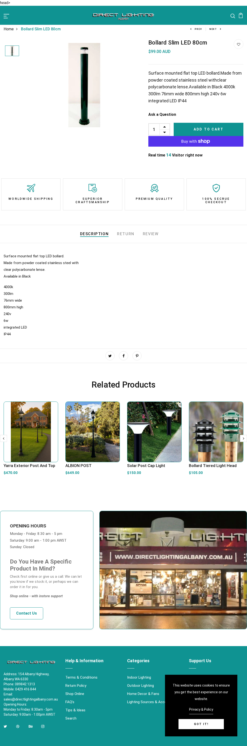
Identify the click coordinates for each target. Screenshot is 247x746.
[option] (12, 51)
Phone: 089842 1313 (19, 684)
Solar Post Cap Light (146, 465)
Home (9, 29)
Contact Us (26, 613)
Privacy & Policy (201, 709)
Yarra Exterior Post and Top (29, 465)
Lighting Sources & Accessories (152, 702)
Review (151, 234)
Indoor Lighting (139, 677)
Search (70, 718)
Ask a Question (162, 114)
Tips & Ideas (75, 710)
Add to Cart (209, 129)
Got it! (201, 724)
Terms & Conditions (81, 677)
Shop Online (74, 694)
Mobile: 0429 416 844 (20, 689)
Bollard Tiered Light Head (213, 465)
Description (94, 234)
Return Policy (75, 685)
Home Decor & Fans (143, 694)
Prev (198, 29)
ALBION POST (78, 465)
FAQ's (69, 702)
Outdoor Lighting (140, 685)
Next (213, 29)
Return (125, 234)
